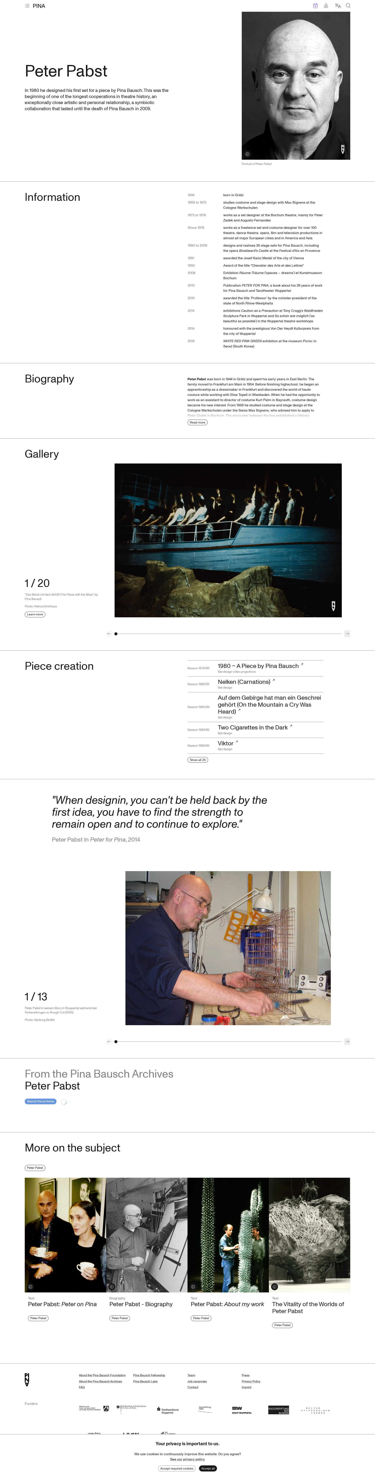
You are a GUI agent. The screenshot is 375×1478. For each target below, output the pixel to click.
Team (191, 1375)
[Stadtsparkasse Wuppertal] (168, 1409)
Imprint (246, 1387)
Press (246, 1375)
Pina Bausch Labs (145, 1381)
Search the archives (40, 1101)
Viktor (226, 743)
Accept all (208, 1468)
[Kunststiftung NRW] (205, 1409)
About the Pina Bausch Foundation (102, 1375)
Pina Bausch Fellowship (149, 1375)
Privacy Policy (251, 1381)
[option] (228, 540)
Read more (197, 422)
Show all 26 (198, 760)
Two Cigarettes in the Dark (253, 727)
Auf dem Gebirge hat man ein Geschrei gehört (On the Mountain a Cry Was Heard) (269, 705)
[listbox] (228, 540)
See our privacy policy (187, 1459)
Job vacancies (197, 1381)
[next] (347, 633)
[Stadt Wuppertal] (242, 1409)
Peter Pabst (35, 1168)
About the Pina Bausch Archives (100, 1381)
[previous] (109, 633)
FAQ (82, 1387)
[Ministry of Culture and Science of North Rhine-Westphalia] (94, 1409)
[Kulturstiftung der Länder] (315, 1409)
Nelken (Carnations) (244, 682)
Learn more (35, 614)
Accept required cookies (176, 1468)
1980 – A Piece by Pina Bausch (258, 666)
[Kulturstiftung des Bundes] (278, 1409)
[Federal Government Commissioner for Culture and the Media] (131, 1409)
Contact (193, 1387)
